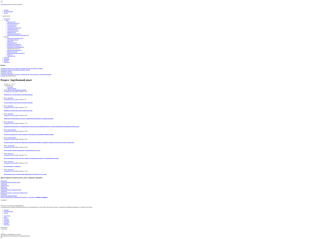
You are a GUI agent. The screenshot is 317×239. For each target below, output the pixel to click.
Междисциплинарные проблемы (17, 90)
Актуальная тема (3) (13, 39)
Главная (6, 10)
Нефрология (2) (11, 32)
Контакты (6, 62)
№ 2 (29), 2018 (11, 123)
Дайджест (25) (11, 56)
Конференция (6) (12, 42)
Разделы (3, 76)
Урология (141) (11, 22)
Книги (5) (10, 54)
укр (2, 4)
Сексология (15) (11, 26)
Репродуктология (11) (13, 23)
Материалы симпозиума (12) (15, 38)
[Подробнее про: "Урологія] (6, 73)
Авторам (6, 57)
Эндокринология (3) (13, 31)
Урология (10, 98)
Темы (7, 20)
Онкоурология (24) (12, 29)
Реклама (6, 60)
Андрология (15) (12, 25)
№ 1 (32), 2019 (11, 91)
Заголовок (10, 87)
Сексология (11, 145)
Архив (6, 13)
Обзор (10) (10, 41)
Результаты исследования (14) (15, 47)
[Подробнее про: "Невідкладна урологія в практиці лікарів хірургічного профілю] (22, 68)
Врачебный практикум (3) (14, 45)
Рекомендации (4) (12, 51)
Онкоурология (12, 129)
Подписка (7, 59)
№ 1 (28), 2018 (11, 155)
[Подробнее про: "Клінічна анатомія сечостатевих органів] (15, 70)
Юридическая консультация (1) (16, 53)
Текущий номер (8, 11)
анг (5, 4)
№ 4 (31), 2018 (11, 99)
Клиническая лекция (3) (14, 44)
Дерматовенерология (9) (14, 28)
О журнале (7, 18)
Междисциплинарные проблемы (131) (18, 35)
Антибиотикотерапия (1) (14, 34)
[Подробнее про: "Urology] (6, 71)
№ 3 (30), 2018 (11, 115)
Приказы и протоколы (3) (14, 50)
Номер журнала (11, 88)
